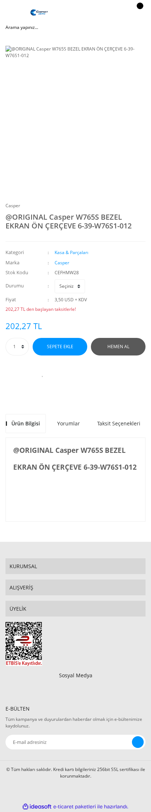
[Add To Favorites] (42, 373)
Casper (12, 205)
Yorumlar (68, 423)
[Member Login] (120, 12)
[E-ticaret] (74, 807)
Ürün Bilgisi (25, 423)
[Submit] (138, 742)
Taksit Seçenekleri (118, 423)
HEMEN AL (118, 346)
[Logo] (39, 12)
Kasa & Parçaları (71, 252)
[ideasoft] (37, 806)
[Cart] (139, 12)
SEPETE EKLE (60, 346)
